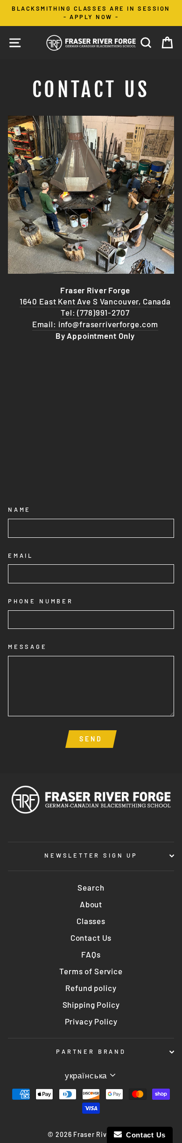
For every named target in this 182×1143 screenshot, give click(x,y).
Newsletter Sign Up (91, 855)
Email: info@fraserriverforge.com (95, 324)
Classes (91, 920)
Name (19, 509)
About (91, 904)
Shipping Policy (91, 1004)
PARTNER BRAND (91, 1051)
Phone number (40, 601)
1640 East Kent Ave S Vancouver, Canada (95, 301)
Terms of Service (91, 971)
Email (20, 555)
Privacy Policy (91, 1021)
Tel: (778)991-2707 (95, 312)
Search (90, 887)
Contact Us (91, 937)
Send (91, 739)
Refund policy (90, 987)
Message (27, 646)
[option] (91, 13)
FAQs (90, 954)
